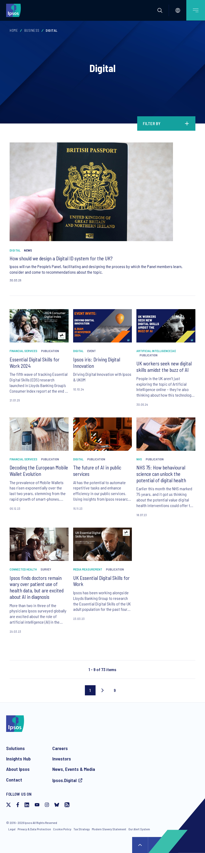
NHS (139, 459)
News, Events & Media (73, 769)
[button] (160, 10)
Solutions (15, 748)
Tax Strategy (81, 829)
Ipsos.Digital (64, 780)
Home (14, 30)
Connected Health (23, 569)
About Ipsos (18, 769)
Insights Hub (18, 759)
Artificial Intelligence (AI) (156, 351)
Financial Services (23, 351)
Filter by (152, 123)
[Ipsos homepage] (14, 10)
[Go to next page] (102, 690)
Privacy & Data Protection (34, 829)
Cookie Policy (62, 829)
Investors (61, 759)
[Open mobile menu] (195, 10)
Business (32, 30)
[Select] (178, 10)
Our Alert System (139, 829)
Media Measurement (87, 569)
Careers (60, 748)
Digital (15, 250)
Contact (14, 780)
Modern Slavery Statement (109, 829)
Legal (11, 829)
